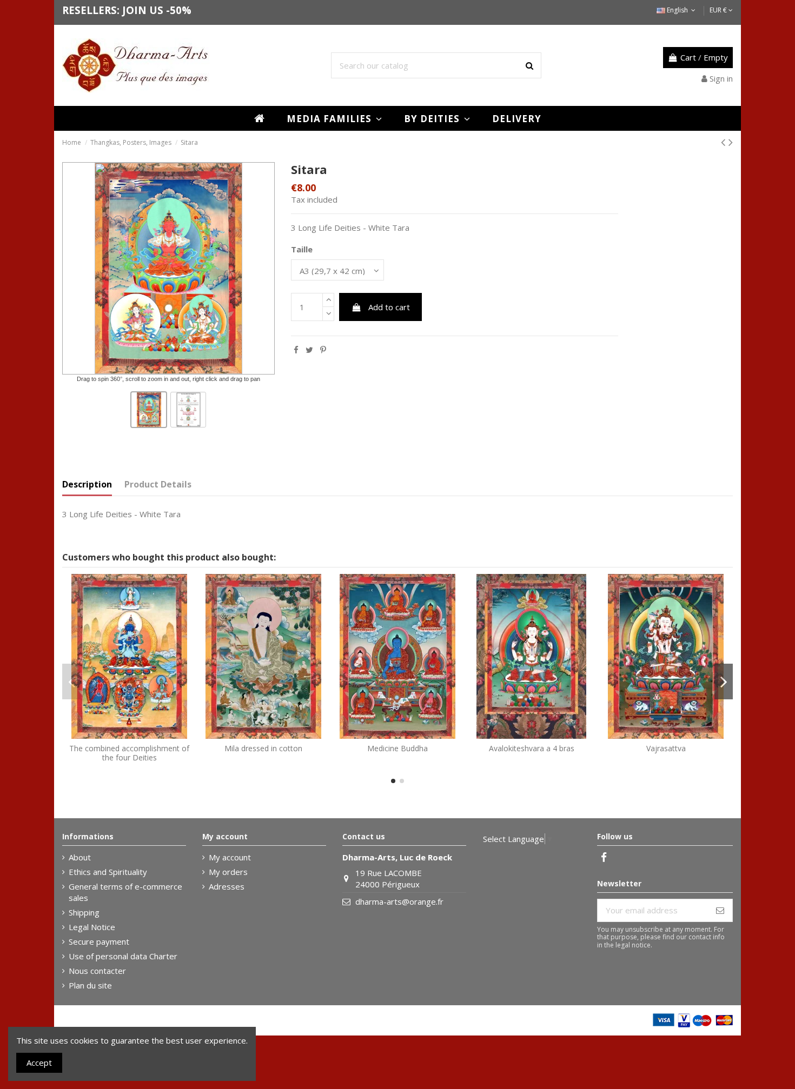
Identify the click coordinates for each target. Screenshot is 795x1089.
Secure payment (99, 941)
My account (230, 857)
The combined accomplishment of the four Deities (129, 753)
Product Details (157, 484)
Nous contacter (97, 970)
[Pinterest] (323, 349)
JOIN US (142, 10)
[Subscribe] (720, 910)
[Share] (296, 349)
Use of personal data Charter (123, 956)
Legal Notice (92, 926)
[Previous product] (724, 141)
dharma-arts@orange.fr (399, 901)
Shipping (84, 912)
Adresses (226, 886)
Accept (39, 1062)
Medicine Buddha (397, 748)
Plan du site (90, 985)
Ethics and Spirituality (108, 871)
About (80, 857)
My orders (228, 871)
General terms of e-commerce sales (125, 892)
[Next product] (730, 141)
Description (87, 484)
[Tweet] (309, 349)
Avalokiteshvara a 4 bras (531, 748)
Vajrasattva (666, 748)
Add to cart (389, 307)
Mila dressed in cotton (263, 748)
